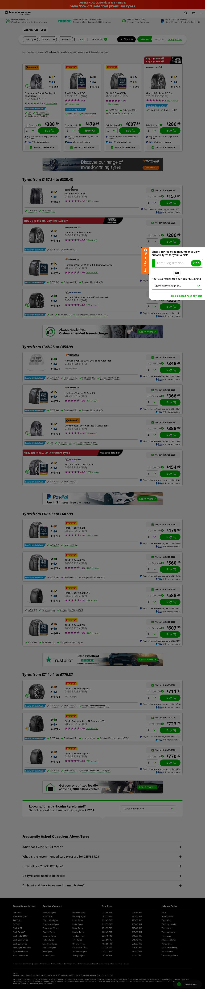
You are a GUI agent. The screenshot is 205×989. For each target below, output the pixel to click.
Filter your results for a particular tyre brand (176, 278)
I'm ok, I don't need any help (186, 295)
